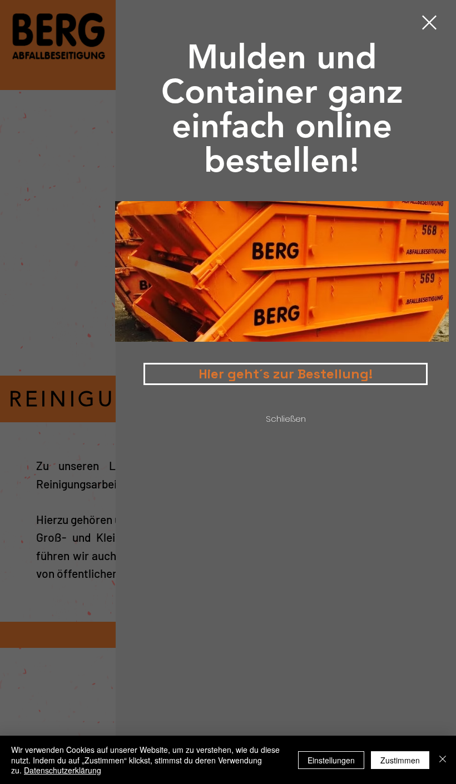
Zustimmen (400, 760)
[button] (429, 22)
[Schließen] (442, 760)
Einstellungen (331, 760)
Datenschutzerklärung (62, 770)
